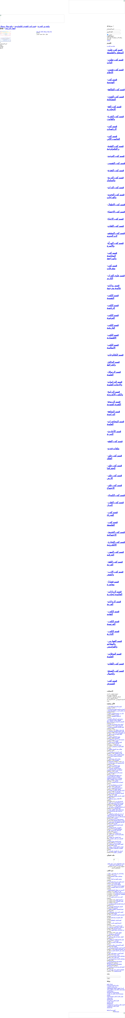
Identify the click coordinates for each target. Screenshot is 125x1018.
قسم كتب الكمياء (116, 495)
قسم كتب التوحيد (116, 156)
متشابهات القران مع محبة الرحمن (117, 958)
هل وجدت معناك (120, 730)
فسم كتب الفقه (115, 441)
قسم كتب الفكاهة (116, 89)
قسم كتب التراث (116, 187)
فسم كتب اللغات (116, 663)
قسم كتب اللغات (116, 226)
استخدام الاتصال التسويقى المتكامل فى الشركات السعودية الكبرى (114, 770)
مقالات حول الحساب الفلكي (115, 749)
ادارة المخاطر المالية (120, 892)
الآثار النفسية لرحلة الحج (117, 917)
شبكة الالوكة (110, 999)
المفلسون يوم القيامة (120, 894)
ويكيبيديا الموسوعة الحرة (113, 985)
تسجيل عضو (110, 984)
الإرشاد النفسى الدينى (116, 923)
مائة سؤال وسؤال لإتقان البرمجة (44, 31)
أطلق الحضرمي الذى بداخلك (115, 734)
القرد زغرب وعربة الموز (117, 897)
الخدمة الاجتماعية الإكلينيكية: (115, 706)
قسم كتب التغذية (116, 170)
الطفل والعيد (118, 932)
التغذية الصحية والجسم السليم (116, 824)
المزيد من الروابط (111, 1010)
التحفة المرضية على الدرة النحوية (116, 967)
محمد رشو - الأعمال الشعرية (118, 950)
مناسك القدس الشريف (116, 942)
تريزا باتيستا (118, 833)
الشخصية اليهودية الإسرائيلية (117, 914)
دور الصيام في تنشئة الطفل (117, 930)
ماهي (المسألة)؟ (119, 901)
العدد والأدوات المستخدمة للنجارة (116, 727)
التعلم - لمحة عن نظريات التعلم (116, 936)
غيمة (116, 902)
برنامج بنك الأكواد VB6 (114, 798)
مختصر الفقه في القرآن (116, 879)
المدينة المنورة (118, 925)
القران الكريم (110, 1002)
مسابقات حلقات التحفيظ (116, 876)
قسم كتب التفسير (116, 163)
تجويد (116, 895)
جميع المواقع (110, 1003)
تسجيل (108, 40)
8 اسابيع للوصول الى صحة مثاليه (116, 763)
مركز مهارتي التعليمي (112, 986)
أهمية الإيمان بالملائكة (116, 920)
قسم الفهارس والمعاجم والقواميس (114, 644)
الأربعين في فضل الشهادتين (116, 887)
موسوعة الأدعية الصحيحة (113, 992)
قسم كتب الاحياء (116, 219)
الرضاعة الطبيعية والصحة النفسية (117, 903)
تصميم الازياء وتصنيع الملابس (115, 772)
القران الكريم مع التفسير (113, 1006)
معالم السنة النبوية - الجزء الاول (116, 834)
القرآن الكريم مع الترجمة (113, 1000)
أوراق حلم (118, 745)
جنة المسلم (109, 1007)
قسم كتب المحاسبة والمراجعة (112, 256)
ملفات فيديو (113, 448)
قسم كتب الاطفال (116, 204)
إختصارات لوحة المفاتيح (117, 782)
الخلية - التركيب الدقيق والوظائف (116, 796)
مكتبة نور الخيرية (111, 46)
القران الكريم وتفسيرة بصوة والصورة (116, 1004)
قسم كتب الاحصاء (116, 211)
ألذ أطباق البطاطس (116, 716)
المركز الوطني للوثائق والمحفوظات (115, 988)
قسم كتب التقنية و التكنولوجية (25, 26)
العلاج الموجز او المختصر (118, 746)
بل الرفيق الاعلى (119, 899)
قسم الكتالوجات (115, 354)
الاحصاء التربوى (119, 801)
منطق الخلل (118, 805)
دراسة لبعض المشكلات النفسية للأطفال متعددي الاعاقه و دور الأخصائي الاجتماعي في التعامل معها (115, 720)
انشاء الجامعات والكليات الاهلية (116, 909)
